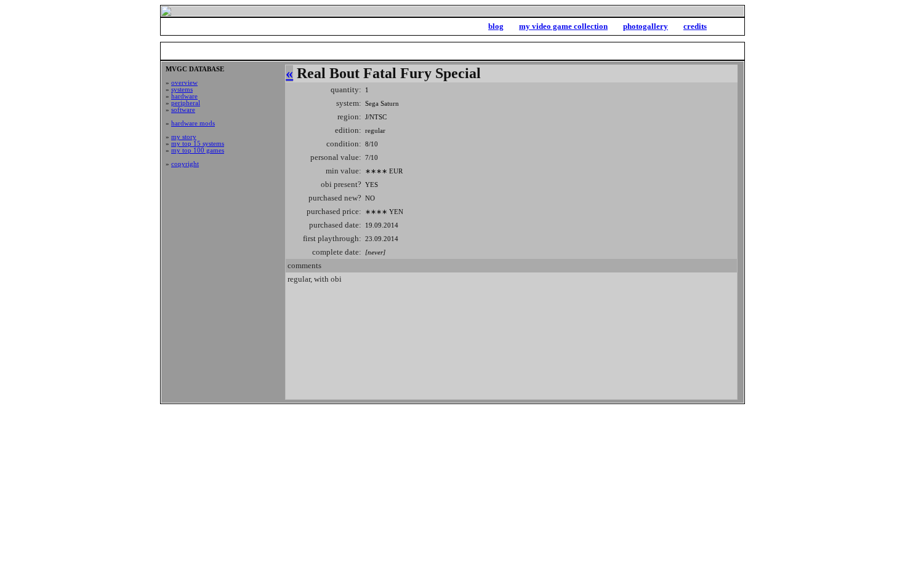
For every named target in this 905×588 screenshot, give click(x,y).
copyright (185, 164)
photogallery (645, 26)
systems (182, 89)
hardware (184, 96)
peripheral (185, 103)
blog (496, 26)
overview (184, 82)
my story (183, 136)
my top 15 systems (197, 143)
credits (695, 26)
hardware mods (193, 123)
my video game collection (563, 26)
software (183, 109)
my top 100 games (197, 150)
